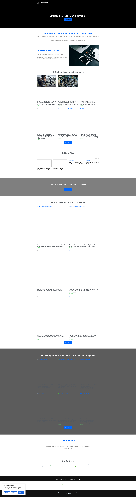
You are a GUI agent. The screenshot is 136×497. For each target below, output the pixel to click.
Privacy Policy (61, 479)
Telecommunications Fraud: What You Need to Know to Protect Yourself (43, 170)
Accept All (21, 492)
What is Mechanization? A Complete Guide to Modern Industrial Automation (45, 386)
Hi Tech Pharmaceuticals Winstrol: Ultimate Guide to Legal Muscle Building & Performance (45, 136)
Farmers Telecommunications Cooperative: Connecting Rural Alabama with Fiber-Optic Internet (50, 337)
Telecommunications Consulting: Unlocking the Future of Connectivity (59, 170)
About (93, 3)
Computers (83, 3)
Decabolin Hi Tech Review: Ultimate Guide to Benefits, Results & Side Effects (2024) (89, 135)
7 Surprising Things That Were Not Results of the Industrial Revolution (67, 386)
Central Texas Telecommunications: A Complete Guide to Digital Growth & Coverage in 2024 (52, 245)
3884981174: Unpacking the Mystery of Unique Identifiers (76, 163)
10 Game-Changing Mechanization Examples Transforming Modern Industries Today (87, 421)
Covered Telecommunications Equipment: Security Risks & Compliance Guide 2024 (82, 245)
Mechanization (66, 3)
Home (60, 3)
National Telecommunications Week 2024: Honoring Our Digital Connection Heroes (50, 290)
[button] (44, 448)
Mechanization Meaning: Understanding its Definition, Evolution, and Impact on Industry (67, 421)
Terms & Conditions (69, 479)
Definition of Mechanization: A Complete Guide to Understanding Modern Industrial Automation (89, 386)
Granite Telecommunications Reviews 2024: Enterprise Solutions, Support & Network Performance (82, 337)
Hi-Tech (88, 3)
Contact (97, 3)
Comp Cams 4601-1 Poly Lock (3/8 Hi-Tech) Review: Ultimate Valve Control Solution (67, 135)
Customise (7, 492)
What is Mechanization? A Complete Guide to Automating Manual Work (46, 420)
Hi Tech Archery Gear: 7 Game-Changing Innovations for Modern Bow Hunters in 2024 (46, 103)
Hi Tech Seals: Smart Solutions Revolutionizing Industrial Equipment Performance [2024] (68, 103)
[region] (14, 489)
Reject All (14, 492)
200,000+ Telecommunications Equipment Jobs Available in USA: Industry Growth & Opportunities (83, 291)
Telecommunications (75, 3)
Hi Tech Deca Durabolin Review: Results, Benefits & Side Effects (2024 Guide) (88, 103)
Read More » (38, 105)
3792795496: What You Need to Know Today (91, 163)
